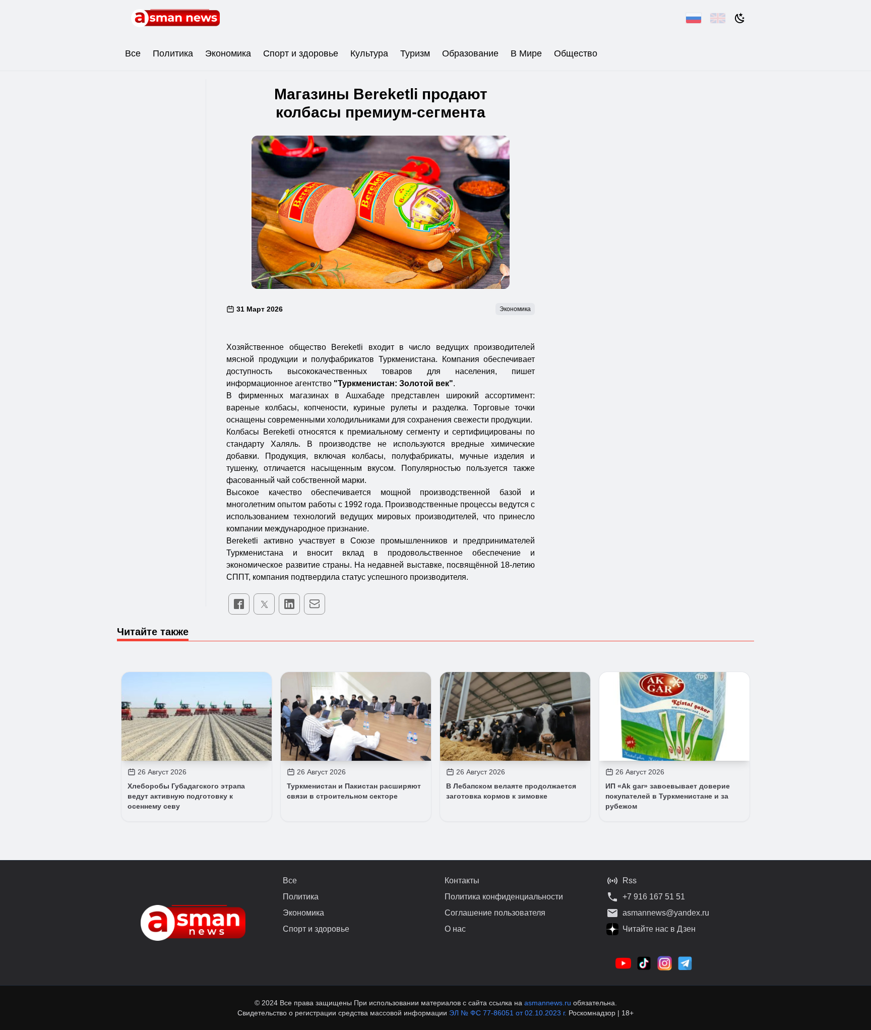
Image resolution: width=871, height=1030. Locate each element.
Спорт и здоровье (300, 53)
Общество (575, 53)
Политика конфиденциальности (504, 896)
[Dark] (740, 18)
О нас (455, 929)
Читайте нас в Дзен (659, 929)
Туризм (415, 53)
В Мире (526, 53)
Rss (630, 880)
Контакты (462, 880)
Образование (470, 53)
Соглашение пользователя (495, 912)
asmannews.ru (547, 1003)
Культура (369, 53)
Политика (173, 53)
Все (133, 53)
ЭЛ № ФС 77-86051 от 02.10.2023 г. (509, 1013)
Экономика (228, 53)
